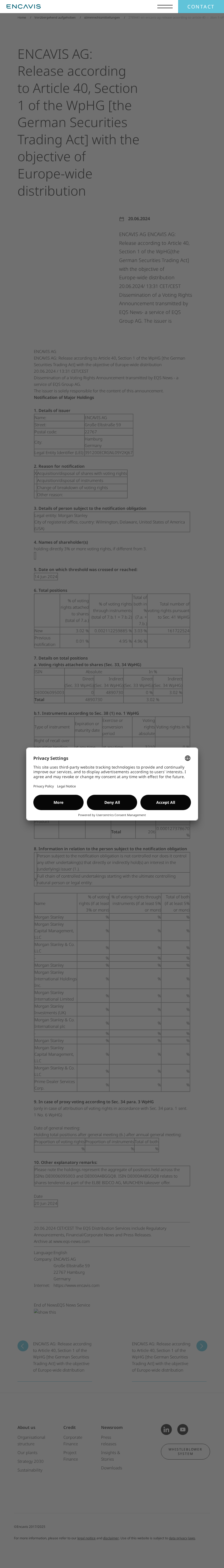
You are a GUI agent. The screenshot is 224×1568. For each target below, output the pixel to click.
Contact (201, 6)
